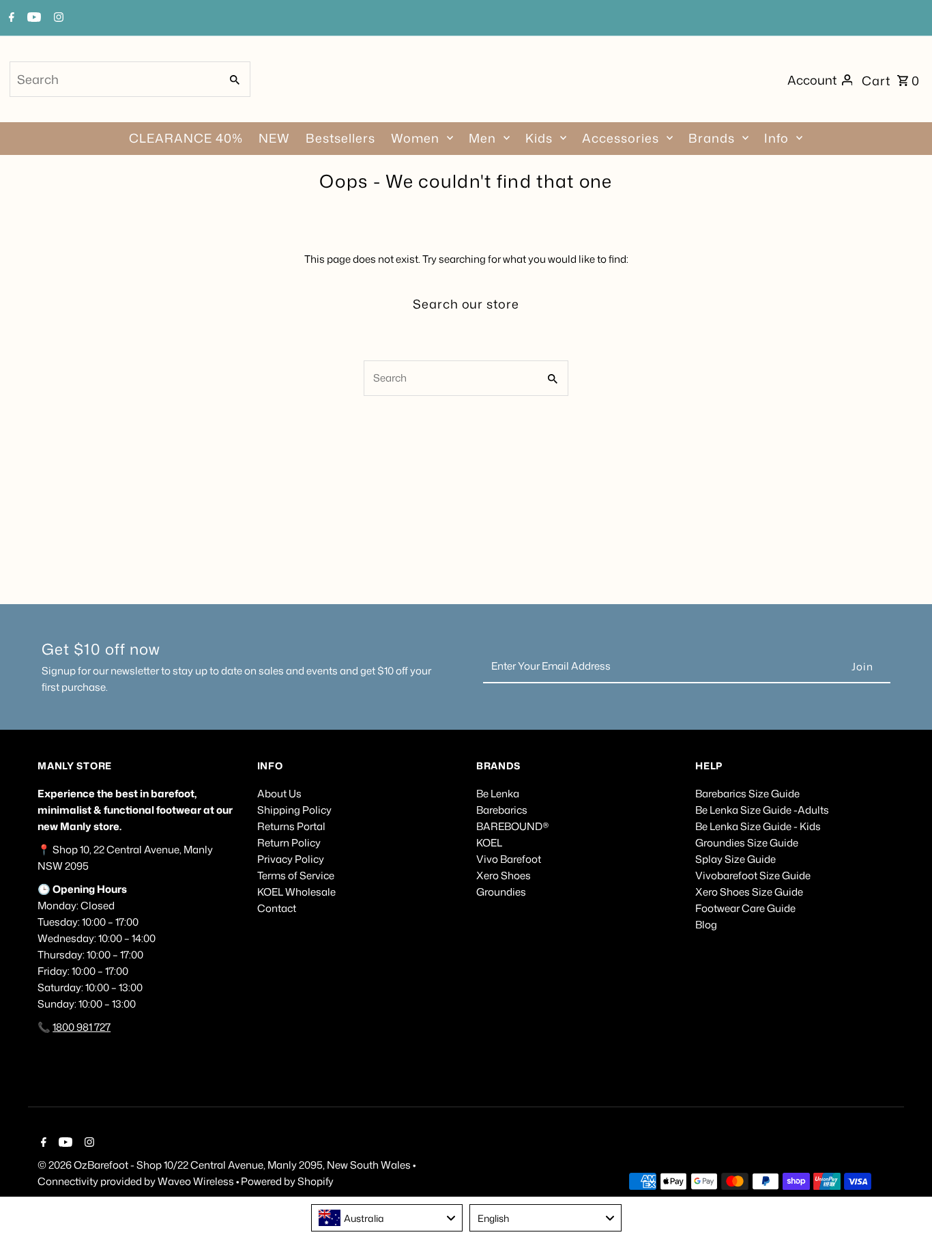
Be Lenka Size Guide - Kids (758, 826)
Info (776, 138)
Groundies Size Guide (746, 843)
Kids (539, 138)
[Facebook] (9, 18)
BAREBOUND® (512, 826)
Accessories (620, 138)
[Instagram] (56, 18)
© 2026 (56, 1165)
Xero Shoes (503, 875)
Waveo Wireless (197, 1181)
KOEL (489, 843)
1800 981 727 (82, 1027)
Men (482, 138)
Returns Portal (291, 826)
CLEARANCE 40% (186, 138)
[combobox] (114, 79)
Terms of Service (295, 875)
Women (415, 138)
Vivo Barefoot (508, 859)
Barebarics (501, 810)
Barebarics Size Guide (747, 793)
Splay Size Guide (735, 859)
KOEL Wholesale (296, 892)
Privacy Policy (290, 859)
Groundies (501, 892)
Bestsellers (340, 138)
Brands (711, 138)
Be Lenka (497, 793)
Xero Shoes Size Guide (749, 892)
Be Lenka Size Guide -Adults (762, 810)
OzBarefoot (101, 1165)
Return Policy (289, 843)
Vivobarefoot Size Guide (753, 875)
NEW (274, 138)
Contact (276, 908)
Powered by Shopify (287, 1181)
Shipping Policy (294, 810)
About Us (279, 793)
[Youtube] (32, 18)
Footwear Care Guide (745, 908)
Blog (706, 924)
